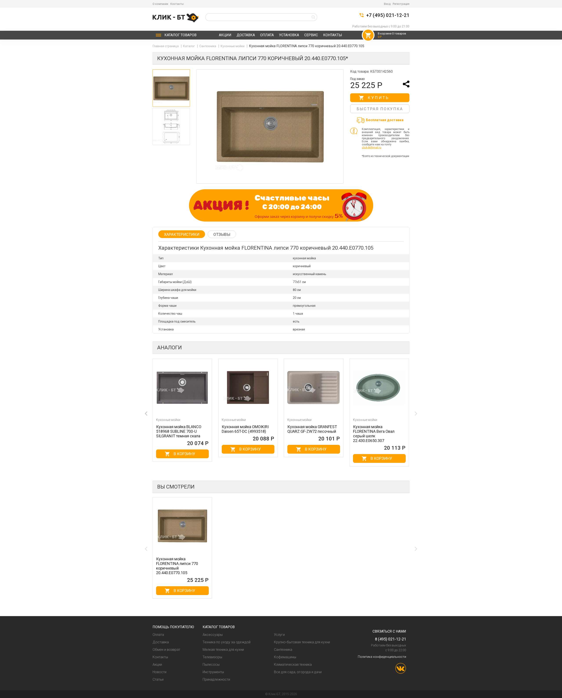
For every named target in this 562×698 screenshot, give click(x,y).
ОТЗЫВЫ (221, 234)
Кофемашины (285, 657)
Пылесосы (211, 664)
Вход (387, 3)
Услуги (279, 635)
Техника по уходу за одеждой (226, 642)
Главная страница (166, 46)
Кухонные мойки (233, 46)
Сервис (311, 35)
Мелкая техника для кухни (223, 649)
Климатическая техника (293, 664)
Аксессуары (213, 635)
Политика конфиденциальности (382, 657)
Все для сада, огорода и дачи (298, 672)
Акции (225, 35)
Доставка (246, 35)
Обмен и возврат (166, 649)
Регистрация (401, 3)
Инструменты (213, 672)
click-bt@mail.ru (371, 147)
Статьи (158, 679)
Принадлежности (216, 679)
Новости (159, 672)
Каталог (180, 35)
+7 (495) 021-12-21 (387, 15)
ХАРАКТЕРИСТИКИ (181, 234)
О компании (160, 3)
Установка (289, 35)
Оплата (267, 35)
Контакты (177, 3)
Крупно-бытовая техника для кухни (302, 642)
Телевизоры (212, 657)
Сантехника (208, 46)
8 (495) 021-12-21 (390, 639)
